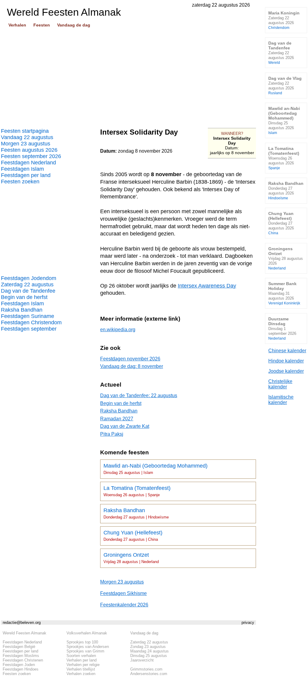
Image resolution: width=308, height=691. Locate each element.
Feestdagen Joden (19, 664)
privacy (248, 622)
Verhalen (17, 25)
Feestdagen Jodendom (28, 278)
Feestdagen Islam (22, 169)
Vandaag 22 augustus (27, 137)
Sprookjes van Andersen (87, 646)
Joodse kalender (286, 371)
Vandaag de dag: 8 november (131, 366)
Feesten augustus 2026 (29, 150)
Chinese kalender (287, 350)
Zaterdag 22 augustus (27, 285)
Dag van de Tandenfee (28, 291)
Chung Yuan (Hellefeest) (132, 536)
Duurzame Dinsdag (282, 328)
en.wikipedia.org (117, 329)
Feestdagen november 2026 (130, 358)
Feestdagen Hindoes (20, 669)
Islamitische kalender (281, 399)
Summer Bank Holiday (284, 293)
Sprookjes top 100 (82, 642)
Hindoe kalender (286, 360)
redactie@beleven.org (22, 622)
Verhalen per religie (83, 664)
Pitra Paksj (111, 434)
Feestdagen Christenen (23, 660)
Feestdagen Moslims (21, 655)
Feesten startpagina (25, 131)
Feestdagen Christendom (31, 322)
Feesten (41, 25)
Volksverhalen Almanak (86, 633)
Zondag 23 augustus (148, 646)
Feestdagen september (29, 329)
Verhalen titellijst (80, 669)
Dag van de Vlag (285, 85)
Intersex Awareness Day (207, 286)
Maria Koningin (284, 20)
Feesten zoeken (20, 182)
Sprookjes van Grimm (85, 651)
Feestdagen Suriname (27, 316)
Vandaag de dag (73, 25)
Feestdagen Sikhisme (123, 593)
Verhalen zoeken (80, 673)
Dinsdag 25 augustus (148, 655)
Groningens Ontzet (131, 558)
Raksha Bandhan (21, 310)
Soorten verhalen (81, 655)
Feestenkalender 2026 (124, 604)
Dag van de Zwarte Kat (124, 426)
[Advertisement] (128, 75)
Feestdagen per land (26, 175)
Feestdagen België (19, 646)
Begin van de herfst (24, 297)
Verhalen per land (81, 660)
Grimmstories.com (146, 669)
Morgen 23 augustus (25, 144)
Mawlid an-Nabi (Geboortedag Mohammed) (155, 469)
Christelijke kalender (280, 384)
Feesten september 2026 (31, 156)
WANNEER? (232, 133)
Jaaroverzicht (142, 660)
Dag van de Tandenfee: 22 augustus (138, 395)
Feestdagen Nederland (28, 163)
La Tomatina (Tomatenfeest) (137, 491)
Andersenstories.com (148, 673)
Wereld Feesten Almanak (24, 633)
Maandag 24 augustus (149, 651)
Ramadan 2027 (116, 418)
